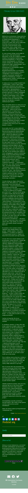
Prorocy (22, 490)
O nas (17, 490)
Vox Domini (14, 2)
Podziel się (9, 422)
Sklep (21, 491)
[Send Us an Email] (10, 7)
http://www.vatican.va (20, 413)
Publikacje (7, 491)
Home (10, 490)
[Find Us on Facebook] (12, 7)
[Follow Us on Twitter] (14, 7)
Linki (14, 490)
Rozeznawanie (15, 491)
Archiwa (5, 490)
